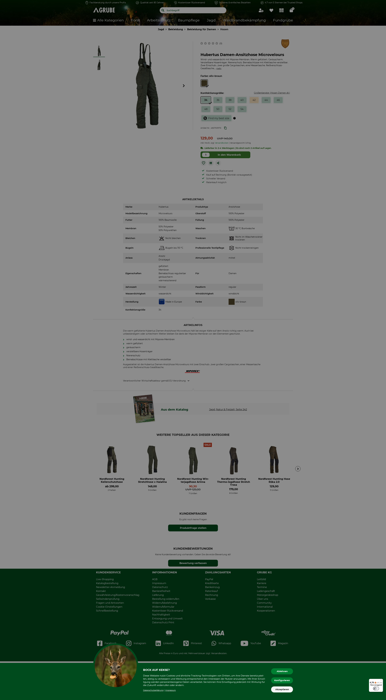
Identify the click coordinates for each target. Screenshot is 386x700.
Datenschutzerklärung (153, 690)
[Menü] (381, 680)
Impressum (170, 690)
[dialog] (193, 350)
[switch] (376, 688)
